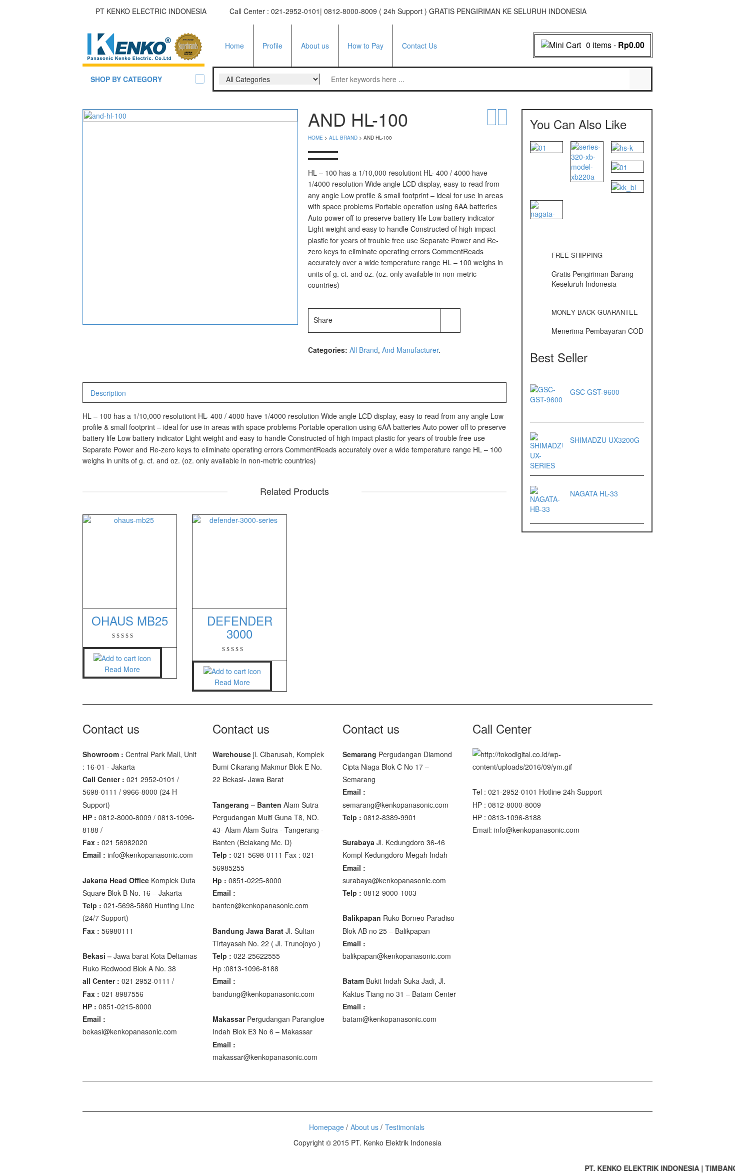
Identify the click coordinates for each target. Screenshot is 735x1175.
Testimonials (404, 1127)
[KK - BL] (624, 186)
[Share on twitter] (370, 319)
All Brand (343, 137)
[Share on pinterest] (408, 319)
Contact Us (419, 46)
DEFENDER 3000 (239, 627)
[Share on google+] (389, 319)
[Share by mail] (427, 319)
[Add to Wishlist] (450, 319)
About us (315, 46)
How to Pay (366, 46)
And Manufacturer (410, 350)
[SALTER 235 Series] (538, 147)
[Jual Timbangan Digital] (143, 47)
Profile (272, 46)
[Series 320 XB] (587, 160)
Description (108, 393)
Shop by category (126, 79)
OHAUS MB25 (130, 620)
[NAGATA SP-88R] (546, 208)
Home (234, 46)
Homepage (326, 1127)
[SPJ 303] (620, 166)
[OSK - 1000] (622, 147)
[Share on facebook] (351, 319)
